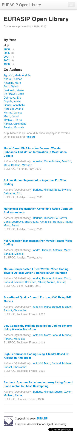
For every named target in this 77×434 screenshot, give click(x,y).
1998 (7, 64)
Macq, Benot (11, 116)
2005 (7, 53)
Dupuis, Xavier (12, 101)
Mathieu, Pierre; (13, 395)
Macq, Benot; (11, 225)
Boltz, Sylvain (11, 86)
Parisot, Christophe (15, 123)
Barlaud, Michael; (21, 165)
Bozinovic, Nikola (14, 90)
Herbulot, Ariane (13, 109)
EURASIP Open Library (21, 4)
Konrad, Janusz (13, 112)
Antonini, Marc (12, 82)
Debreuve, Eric (12, 97)
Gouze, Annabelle (14, 105)
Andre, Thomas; (42, 250)
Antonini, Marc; (62, 250)
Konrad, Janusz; (56, 282)
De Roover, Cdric (14, 94)
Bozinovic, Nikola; (35, 282)
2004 (7, 56)
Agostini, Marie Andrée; (47, 161)
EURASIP (42, 418)
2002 (7, 60)
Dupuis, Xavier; (63, 391)
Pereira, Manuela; (14, 338)
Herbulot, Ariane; (63, 221)
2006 (7, 49)
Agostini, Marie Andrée (17, 75)
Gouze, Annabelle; (41, 221)
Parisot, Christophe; (15, 310)
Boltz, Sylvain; (62, 189)
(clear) (31, 136)
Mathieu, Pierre (13, 120)
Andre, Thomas (13, 79)
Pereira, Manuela (14, 127)
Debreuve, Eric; (13, 193)
